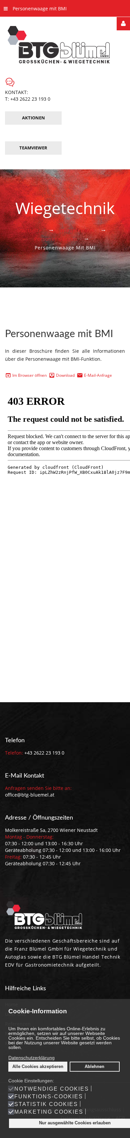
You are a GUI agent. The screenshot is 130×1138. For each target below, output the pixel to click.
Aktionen (33, 118)
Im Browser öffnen (29, 375)
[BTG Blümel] (65, 44)
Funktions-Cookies (48, 1096)
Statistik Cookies (46, 1104)
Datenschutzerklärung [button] (31, 1057)
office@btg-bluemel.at (29, 795)
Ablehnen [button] (94, 1066)
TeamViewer (33, 148)
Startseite (29, 230)
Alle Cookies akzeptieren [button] (37, 1066)
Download (65, 375)
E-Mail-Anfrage (98, 375)
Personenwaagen (55, 239)
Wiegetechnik (77, 230)
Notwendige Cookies (51, 1089)
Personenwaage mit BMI (40, 8)
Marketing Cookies (48, 1112)
